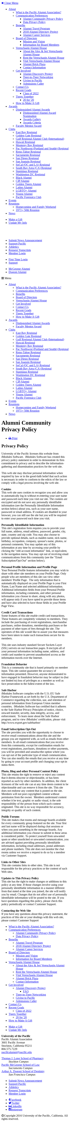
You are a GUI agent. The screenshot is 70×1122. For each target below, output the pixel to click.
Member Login (17, 253)
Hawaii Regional (25, 142)
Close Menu (11, 3)
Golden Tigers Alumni (28, 184)
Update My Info (18, 222)
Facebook (15, 1099)
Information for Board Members (41, 44)
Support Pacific (17, 243)
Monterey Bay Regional (29, 145)
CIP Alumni (22, 180)
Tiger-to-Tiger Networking (38, 77)
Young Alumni (24, 193)
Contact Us (22, 86)
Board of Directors (26, 38)
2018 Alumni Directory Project (40, 31)
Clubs (12, 129)
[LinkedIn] (10, 1106)
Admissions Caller (33, 83)
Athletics (14, 246)
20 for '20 (28, 99)
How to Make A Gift (27, 103)
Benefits (20, 25)
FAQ (26, 991)
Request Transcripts (20, 250)
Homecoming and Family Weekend (36, 206)
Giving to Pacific (32, 80)
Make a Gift (15, 219)
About (12, 9)
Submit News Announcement (25, 240)
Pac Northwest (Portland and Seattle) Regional (42, 148)
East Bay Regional (26, 132)
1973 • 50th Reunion (27, 210)
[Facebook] (9, 1099)
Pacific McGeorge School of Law (20, 1064)
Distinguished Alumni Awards (33, 109)
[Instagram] (10, 1109)
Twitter (15, 1103)
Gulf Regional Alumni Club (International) (40, 138)
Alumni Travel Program (36, 28)
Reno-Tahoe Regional (28, 151)
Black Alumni (24, 177)
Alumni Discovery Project (38, 73)
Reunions (14, 203)
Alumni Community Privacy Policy (43, 18)
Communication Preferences (32, 15)
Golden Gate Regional (28, 135)
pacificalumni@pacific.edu (16, 1052)
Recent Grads (23, 90)
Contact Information (34, 67)
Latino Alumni (24, 187)
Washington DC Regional (30, 174)
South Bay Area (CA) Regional (34, 167)
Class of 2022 (31, 93)
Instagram (16, 1109)
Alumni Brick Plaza (34, 64)
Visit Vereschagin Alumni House (41, 60)
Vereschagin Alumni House (31, 48)
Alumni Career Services (36, 35)
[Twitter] (10, 1103)
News (12, 213)
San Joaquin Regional (28, 161)
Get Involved (23, 70)
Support (13, 262)
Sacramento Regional (28, 155)
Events (12, 200)
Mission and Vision (34, 41)
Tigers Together (25, 96)
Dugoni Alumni (17, 272)
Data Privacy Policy (34, 22)
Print (14, 438)
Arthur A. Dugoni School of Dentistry (23, 1071)
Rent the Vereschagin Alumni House (43, 57)
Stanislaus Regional (27, 171)
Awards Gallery (32, 119)
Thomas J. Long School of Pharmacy (22, 1058)
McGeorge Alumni (19, 268)
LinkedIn (16, 1106)
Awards (13, 106)
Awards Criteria (32, 122)
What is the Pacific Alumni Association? (38, 12)
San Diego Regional (27, 158)
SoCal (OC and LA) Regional (33, 164)
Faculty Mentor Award (28, 125)
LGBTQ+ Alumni (26, 190)
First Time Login (18, 259)
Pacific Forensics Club (28, 197)
